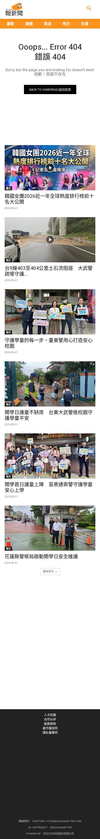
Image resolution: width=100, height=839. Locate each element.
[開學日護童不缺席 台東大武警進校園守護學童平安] (50, 384)
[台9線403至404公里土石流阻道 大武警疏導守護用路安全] (50, 239)
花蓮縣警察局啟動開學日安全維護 (41, 556)
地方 (8, 260)
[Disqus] (50, 645)
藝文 (8, 188)
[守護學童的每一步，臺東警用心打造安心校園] (50, 311)
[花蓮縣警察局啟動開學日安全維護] (50, 528)
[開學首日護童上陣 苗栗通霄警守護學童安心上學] (50, 456)
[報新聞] (14, 9)
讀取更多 (48, 571)
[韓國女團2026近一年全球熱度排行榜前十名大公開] (50, 167)
